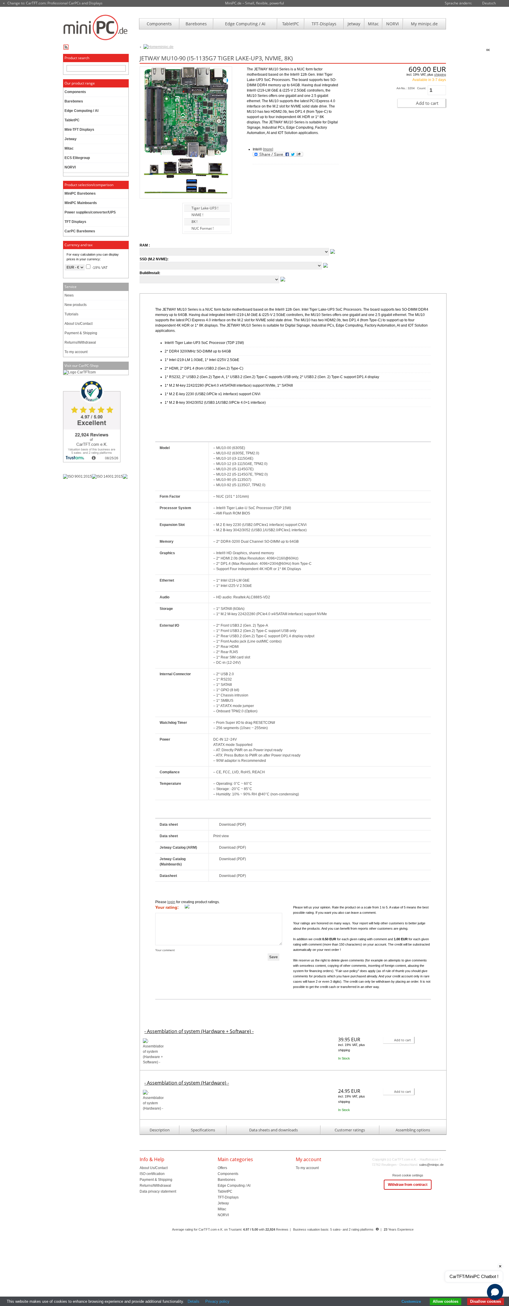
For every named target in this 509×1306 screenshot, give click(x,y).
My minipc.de (424, 24)
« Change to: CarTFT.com (53, 3)
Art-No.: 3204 (405, 88)
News (69, 295)
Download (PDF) (232, 824)
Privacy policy (217, 1301)
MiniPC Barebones (80, 193)
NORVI (392, 24)
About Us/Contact (78, 324)
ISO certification (152, 1174)
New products (76, 305)
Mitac (373, 24)
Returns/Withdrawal (80, 342)
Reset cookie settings (407, 1175)
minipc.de (165, 47)
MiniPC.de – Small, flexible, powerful (254, 3)
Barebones (196, 24)
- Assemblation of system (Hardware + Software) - (199, 1031)
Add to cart (427, 103)
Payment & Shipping (81, 333)
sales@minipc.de (431, 1164)
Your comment (165, 950)
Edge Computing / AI (245, 24)
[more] (268, 149)
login (171, 902)
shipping (440, 74)
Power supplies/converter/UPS (90, 212)
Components (159, 24)
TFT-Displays (324, 24)
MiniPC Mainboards (81, 203)
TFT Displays (75, 222)
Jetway (354, 24)
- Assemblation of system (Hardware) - (186, 1083)
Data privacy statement (158, 1191)
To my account (76, 352)
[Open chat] (495, 1292)
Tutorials (71, 314)
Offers (222, 1168)
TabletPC (290, 24)
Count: (421, 88)
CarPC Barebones (80, 231)
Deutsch (489, 3)
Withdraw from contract (407, 1185)
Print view (221, 836)
